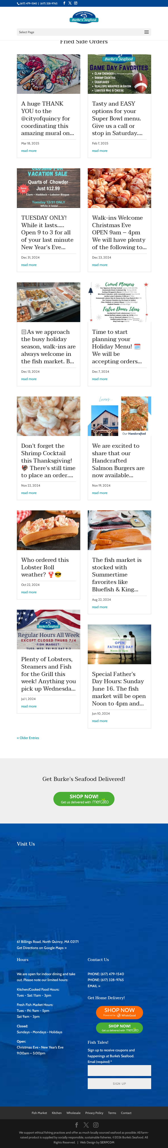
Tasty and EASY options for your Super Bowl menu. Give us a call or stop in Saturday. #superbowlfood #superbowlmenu (116, 126)
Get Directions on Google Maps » (41, 948)
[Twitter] (70, 3)
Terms (112, 1113)
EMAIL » (94, 986)
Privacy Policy (94, 1113)
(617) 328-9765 (48, 3)
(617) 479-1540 (28, 3)
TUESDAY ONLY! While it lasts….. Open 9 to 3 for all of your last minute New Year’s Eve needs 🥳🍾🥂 (47, 236)
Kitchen (57, 1113)
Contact (126, 1113)
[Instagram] (75, 3)
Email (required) (100, 1062)
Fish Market (39, 1113)
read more (29, 151)
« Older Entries (28, 738)
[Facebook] (64, 3)
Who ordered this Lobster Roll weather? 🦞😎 (45, 567)
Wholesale (73, 1113)
